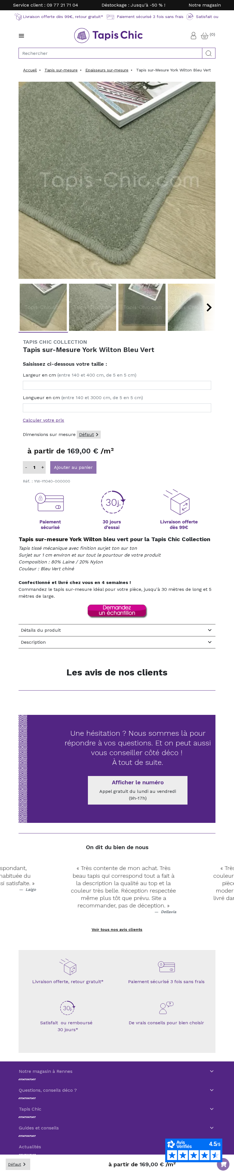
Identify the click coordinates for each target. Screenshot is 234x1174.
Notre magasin (205, 5)
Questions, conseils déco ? (117, 1090)
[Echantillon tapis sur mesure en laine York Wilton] (117, 611)
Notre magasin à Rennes (117, 1071)
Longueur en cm (83, 397)
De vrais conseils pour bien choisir (166, 1022)
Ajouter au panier (73, 467)
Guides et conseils (117, 1128)
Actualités (117, 1146)
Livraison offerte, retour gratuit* (68, 981)
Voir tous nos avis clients (117, 929)
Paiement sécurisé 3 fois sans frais (166, 981)
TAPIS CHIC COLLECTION (55, 342)
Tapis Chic (117, 1109)
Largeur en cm (79, 375)
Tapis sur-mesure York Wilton (60, 539)
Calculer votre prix (43, 420)
